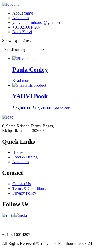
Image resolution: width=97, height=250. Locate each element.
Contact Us (21, 184)
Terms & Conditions (29, 188)
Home (17, 152)
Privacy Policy (24, 193)
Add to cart (61, 108)
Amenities (20, 161)
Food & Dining (25, 157)
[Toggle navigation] (16, 5)
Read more (21, 80)
